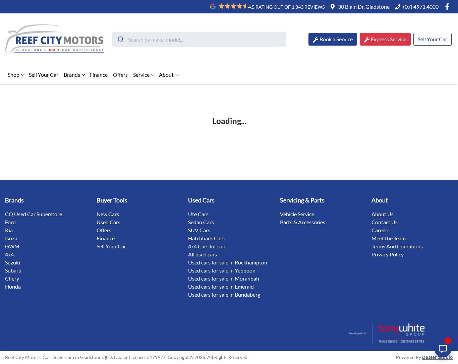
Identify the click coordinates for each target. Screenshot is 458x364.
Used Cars (108, 222)
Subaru (13, 270)
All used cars (202, 254)
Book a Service (336, 39)
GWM (12, 246)
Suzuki (12, 262)
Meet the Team (388, 238)
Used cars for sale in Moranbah (223, 278)
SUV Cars (199, 230)
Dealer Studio (437, 357)
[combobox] (199, 39)
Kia (9, 230)
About (166, 74)
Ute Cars (198, 214)
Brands (72, 74)
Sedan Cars (201, 222)
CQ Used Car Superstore (33, 214)
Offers (120, 74)
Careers (380, 230)
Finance (99, 74)
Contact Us (384, 222)
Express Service (388, 39)
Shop (13, 74)
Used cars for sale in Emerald (221, 286)
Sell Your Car (432, 39)
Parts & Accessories (302, 222)
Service (141, 74)
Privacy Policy (387, 254)
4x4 (9, 254)
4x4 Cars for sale (207, 246)
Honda (13, 286)
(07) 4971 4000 (421, 6)
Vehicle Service (297, 214)
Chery (12, 278)
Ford (10, 222)
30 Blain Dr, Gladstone (364, 6)
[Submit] (120, 39)
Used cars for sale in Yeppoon (221, 270)
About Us (382, 214)
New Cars (108, 214)
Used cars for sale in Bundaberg (224, 294)
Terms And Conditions (397, 246)
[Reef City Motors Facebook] (448, 6)
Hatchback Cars (206, 238)
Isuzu (11, 238)
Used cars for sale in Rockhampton (227, 262)
